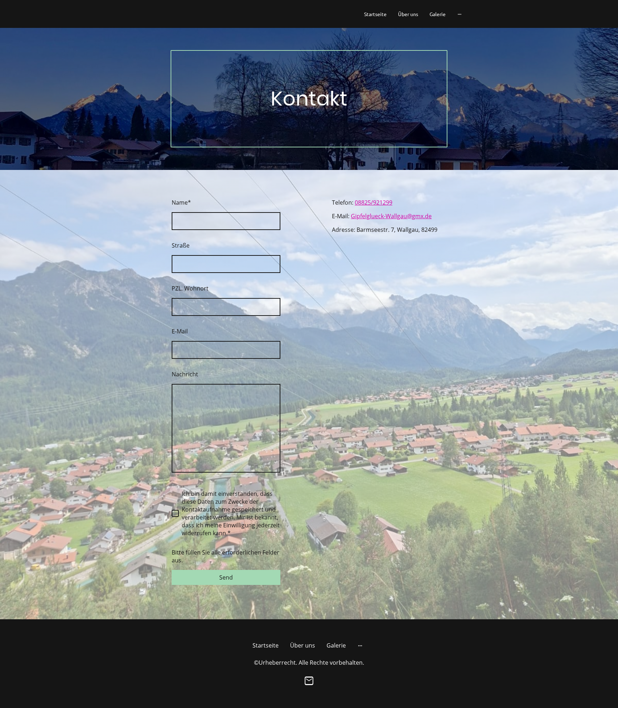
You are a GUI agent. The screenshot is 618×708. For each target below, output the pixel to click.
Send (226, 577)
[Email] (309, 681)
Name (181, 202)
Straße (181, 245)
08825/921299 (373, 202)
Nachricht (185, 374)
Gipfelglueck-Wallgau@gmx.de (391, 216)
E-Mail (180, 331)
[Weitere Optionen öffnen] (459, 14)
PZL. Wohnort (190, 288)
